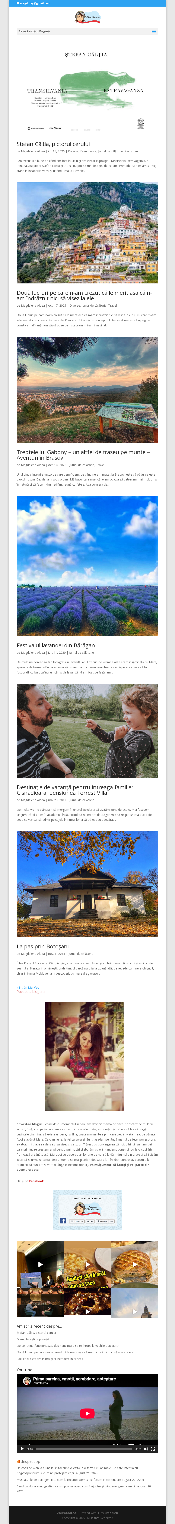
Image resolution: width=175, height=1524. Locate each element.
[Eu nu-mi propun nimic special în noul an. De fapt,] (40, 1311)
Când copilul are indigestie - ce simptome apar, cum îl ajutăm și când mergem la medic (76, 1486)
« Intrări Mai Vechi (29, 987)
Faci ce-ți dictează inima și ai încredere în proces (50, 1359)
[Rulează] (22, 1449)
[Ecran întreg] (153, 1449)
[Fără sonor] (146, 1449)
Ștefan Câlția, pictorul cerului (53, 144)
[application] (87, 1413)
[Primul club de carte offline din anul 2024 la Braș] (40, 1264)
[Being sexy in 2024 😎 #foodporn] (134, 1264)
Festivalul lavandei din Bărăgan (56, 645)
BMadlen (111, 1513)
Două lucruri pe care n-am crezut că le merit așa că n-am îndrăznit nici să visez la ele (84, 295)
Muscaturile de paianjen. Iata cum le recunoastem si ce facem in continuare (69, 1480)
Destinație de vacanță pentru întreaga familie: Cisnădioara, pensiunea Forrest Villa (75, 789)
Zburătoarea (66, 1513)
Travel (112, 305)
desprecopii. (32, 1461)
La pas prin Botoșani (43, 946)
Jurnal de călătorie (110, 151)
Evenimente (88, 151)
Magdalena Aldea (33, 151)
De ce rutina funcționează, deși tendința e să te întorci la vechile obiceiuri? (67, 1346)
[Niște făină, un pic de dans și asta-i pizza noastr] (87, 1264)
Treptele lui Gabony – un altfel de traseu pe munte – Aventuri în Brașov (83, 454)
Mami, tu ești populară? (33, 1339)
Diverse (73, 151)
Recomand (132, 151)
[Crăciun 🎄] (134, 1311)
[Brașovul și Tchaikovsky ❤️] (87, 1311)
